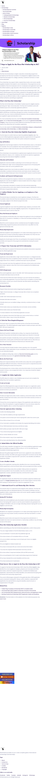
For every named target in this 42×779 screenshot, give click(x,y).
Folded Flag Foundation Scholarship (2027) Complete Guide (17, 588)
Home (3, 6)
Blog (3, 24)
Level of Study (6, 13)
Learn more (3, 599)
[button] (21, 38)
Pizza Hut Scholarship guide (15, 120)
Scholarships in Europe (8, 31)
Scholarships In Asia (8, 28)
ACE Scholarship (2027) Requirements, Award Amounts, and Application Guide (22, 592)
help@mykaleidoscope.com (13, 480)
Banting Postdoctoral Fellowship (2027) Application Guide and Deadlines (20, 594)
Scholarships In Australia (9, 29)
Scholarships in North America (10, 33)
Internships (4, 22)
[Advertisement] (18, 606)
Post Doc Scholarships (9, 20)
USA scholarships (11, 129)
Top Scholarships (7, 11)
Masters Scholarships (9, 17)
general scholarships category (23, 356)
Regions (4, 26)
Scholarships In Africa (8, 35)
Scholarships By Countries (9, 9)
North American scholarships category (23, 127)
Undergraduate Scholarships (11, 15)
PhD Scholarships (8, 18)
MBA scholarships (23, 129)
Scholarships (5, 7)
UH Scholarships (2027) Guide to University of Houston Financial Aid (19, 590)
